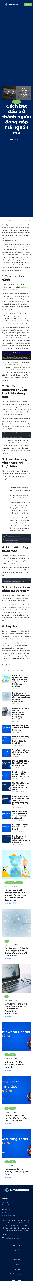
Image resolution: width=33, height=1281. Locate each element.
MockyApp (16, 1260)
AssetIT (16, 1250)
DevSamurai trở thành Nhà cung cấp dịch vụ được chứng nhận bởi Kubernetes (21, 697)
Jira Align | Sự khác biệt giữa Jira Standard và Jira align (20, 786)
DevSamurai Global (16, 1274)
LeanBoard (16, 1255)
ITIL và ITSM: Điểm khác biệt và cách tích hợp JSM (20, 763)
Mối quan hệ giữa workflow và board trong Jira (20, 728)
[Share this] (4, 670)
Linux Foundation (17, 324)
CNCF (10, 365)
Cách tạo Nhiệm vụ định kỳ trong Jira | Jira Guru (20, 752)
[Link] (12, 4)
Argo (17, 367)
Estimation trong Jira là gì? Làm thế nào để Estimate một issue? (20, 814)
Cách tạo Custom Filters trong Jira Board (20, 827)
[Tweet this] (9, 670)
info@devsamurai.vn (12, 1238)
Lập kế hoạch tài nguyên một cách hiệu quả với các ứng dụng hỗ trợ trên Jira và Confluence (20, 680)
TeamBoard (16, 1264)
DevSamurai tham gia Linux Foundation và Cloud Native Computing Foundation (20, 713)
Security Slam (13, 321)
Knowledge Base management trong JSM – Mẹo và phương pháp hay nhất (21, 800)
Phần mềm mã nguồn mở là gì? (19, 221)
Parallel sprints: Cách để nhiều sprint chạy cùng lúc (21, 774)
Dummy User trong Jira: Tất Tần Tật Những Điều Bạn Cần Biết (21, 740)
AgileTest (16, 1245)
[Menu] (2, 4)
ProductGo (16, 1269)
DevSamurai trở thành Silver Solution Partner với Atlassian (21, 839)
